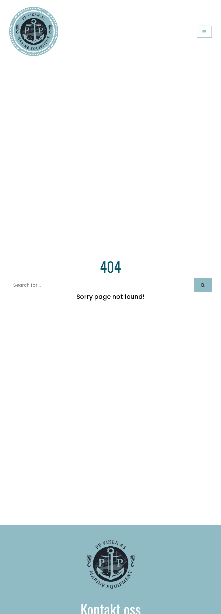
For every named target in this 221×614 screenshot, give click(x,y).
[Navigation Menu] (204, 32)
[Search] (203, 285)
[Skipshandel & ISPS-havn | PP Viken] (33, 31)
